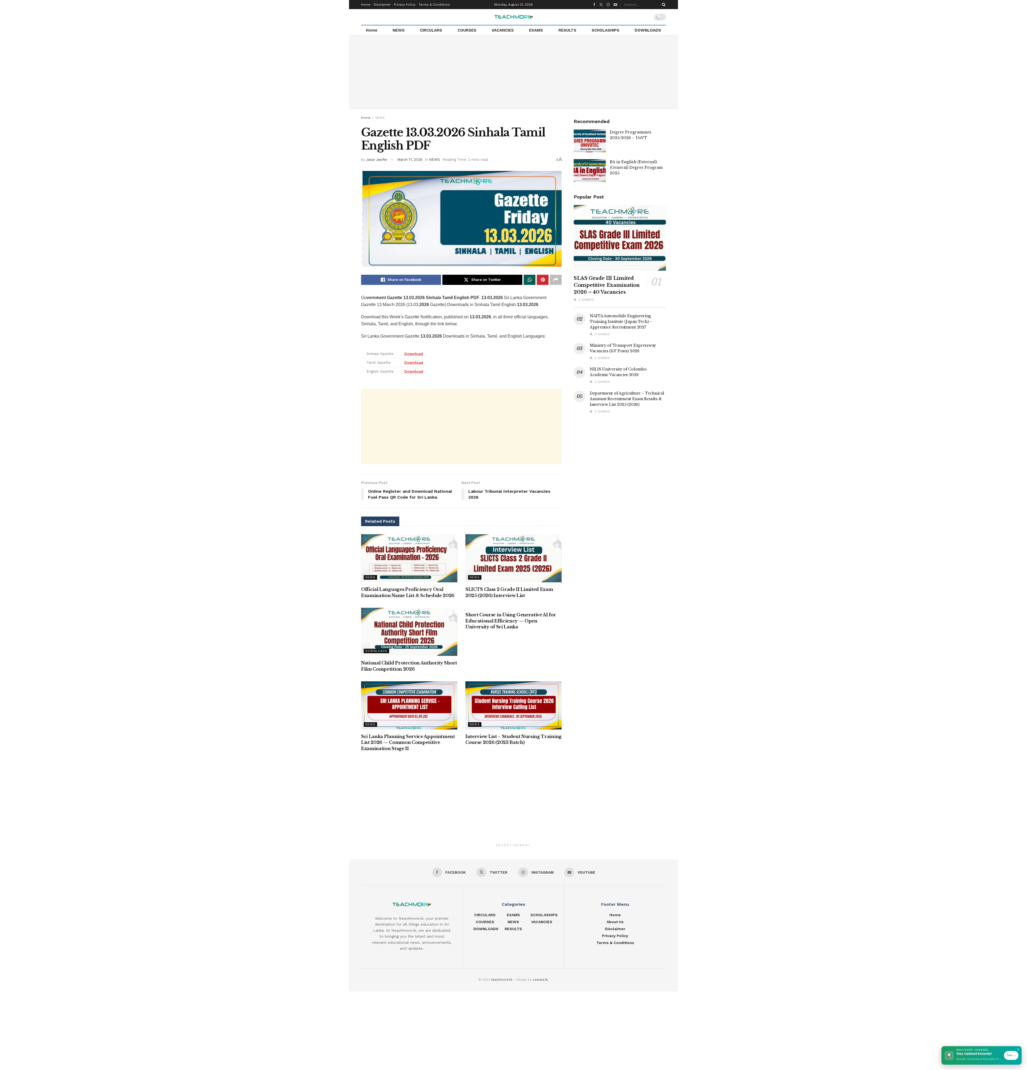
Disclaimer (382, 4)
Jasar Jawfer (377, 160)
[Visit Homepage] (514, 17)
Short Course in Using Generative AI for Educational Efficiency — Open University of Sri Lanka (510, 620)
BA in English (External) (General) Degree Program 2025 (636, 167)
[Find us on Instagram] (608, 4)
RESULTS (567, 30)
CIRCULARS (431, 30)
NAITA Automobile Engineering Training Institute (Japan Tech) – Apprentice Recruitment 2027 (621, 322)
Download (413, 353)
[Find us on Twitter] (601, 4)
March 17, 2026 (409, 160)
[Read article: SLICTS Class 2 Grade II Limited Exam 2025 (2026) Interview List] (513, 558)
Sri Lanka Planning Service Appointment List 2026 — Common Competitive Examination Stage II (408, 742)
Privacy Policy (404, 4)
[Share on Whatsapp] (529, 280)
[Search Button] (662, 4)
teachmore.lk (501, 979)
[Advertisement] (513, 72)
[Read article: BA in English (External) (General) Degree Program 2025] (590, 170)
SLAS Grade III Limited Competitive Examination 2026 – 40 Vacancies (607, 285)
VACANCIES (503, 30)
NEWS (399, 30)
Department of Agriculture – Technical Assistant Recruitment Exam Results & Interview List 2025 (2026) (627, 399)
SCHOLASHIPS (605, 30)
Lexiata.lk (540, 979)
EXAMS (536, 30)
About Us (615, 922)
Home (365, 4)
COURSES (467, 30)
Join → (1011, 1055)
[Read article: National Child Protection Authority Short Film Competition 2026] (409, 632)
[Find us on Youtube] (615, 4)
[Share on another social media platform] (556, 280)
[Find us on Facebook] (594, 4)
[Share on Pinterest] (543, 280)
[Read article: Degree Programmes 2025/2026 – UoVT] (590, 140)
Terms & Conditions (434, 4)
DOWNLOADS (648, 30)
